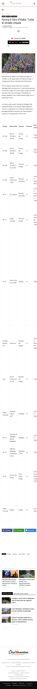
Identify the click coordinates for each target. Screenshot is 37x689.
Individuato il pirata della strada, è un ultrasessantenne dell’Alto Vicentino (27, 582)
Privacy (29, 685)
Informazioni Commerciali (19, 685)
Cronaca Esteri (6, 577)
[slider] (26, 42)
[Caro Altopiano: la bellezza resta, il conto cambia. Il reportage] (6, 611)
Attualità (9, 13)
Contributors (29, 683)
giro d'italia (22, 554)
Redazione (21, 683)
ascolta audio (10, 42)
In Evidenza (14, 16)
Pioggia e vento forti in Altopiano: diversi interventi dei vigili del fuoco (23, 600)
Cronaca (21, 577)
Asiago (3, 16)
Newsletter (14, 683)
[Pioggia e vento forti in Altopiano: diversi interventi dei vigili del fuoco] (6, 600)
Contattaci (8, 685)
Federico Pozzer (8, 26)
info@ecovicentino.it (21, 678)
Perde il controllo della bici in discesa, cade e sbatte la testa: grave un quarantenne (22, 620)
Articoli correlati (7, 593)
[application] (18, 42)
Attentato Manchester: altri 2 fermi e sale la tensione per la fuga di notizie (9, 582)
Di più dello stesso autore (21, 593)
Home (3, 13)
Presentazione (6, 683)
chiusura (15, 554)
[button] (34, 3)
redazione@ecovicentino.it (21, 676)
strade (28, 554)
